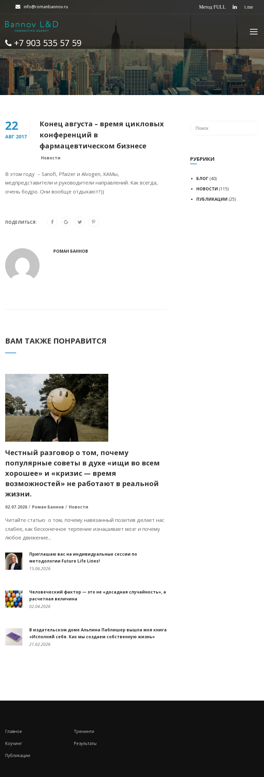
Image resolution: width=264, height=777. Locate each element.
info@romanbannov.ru (46, 7)
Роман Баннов (70, 251)
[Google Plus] (66, 222)
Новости (50, 158)
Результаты (85, 743)
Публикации (212, 199)
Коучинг (13, 743)
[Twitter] (80, 222)
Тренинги (84, 731)
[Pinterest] (93, 222)
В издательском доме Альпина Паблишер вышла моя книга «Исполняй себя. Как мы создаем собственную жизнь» (98, 633)
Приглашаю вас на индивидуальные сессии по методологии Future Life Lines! (83, 557)
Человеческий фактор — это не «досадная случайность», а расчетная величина (97, 595)
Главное (13, 731)
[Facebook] (52, 222)
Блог (202, 178)
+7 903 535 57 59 (46, 43)
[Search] (250, 128)
